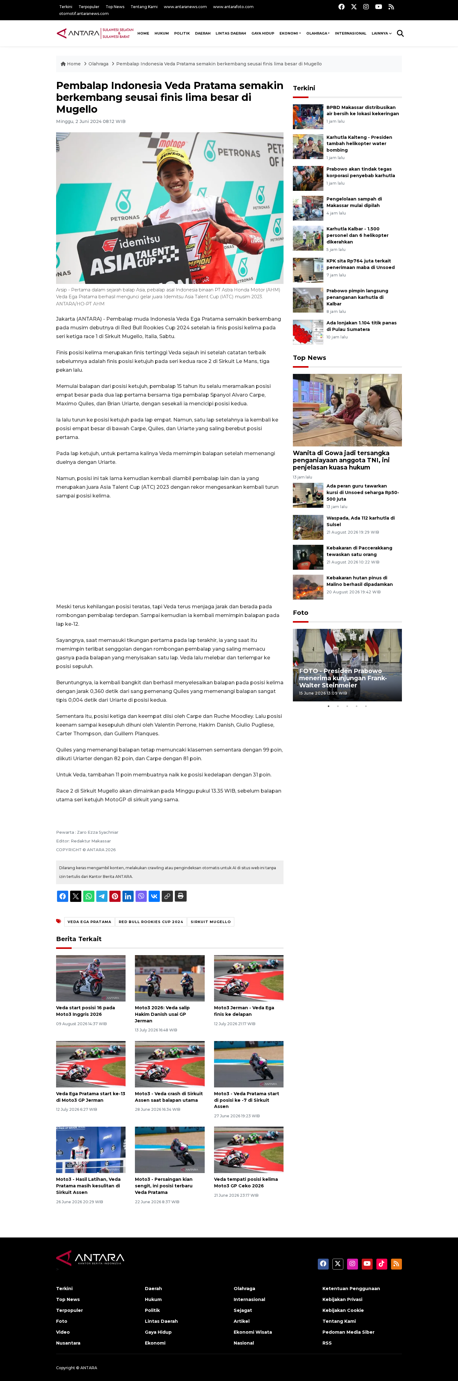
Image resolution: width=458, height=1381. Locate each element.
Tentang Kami (144, 6)
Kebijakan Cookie (343, 1310)
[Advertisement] (170, 551)
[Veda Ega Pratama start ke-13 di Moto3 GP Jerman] (91, 1064)
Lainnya (380, 33)
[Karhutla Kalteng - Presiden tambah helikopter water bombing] (308, 146)
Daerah (203, 33)
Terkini (65, 6)
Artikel (242, 1321)
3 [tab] (347, 706)
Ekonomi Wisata (253, 1332)
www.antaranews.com (185, 6)
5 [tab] (366, 706)
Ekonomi (288, 33)
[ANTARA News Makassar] (95, 33)
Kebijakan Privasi (342, 1299)
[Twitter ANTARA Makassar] (354, 7)
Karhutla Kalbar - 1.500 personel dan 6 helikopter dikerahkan (358, 235)
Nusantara (68, 1343)
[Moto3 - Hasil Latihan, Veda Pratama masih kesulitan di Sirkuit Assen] (91, 1149)
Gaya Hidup (262, 33)
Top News (115, 6)
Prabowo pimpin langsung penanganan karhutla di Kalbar (357, 297)
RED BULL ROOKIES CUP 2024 (151, 922)
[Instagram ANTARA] (366, 7)
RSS (327, 1343)
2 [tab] (338, 706)
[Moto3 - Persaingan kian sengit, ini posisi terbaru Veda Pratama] (169, 1149)
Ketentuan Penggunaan (351, 1288)
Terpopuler (89, 6)
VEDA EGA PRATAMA (89, 922)
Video (63, 1332)
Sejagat (243, 1310)
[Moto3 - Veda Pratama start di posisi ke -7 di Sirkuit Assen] (249, 1064)
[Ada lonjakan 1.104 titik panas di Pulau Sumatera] (308, 332)
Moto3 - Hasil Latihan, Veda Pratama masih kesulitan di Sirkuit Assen (88, 1185)
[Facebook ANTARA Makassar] (341, 7)
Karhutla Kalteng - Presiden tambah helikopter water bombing (359, 143)
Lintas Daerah (231, 33)
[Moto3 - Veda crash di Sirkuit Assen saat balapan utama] (169, 1064)
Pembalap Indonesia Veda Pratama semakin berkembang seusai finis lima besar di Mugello (219, 64)
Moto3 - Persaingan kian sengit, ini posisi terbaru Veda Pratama (164, 1185)
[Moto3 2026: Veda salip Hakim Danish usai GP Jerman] (169, 978)
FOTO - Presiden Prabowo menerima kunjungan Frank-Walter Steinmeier (343, 678)
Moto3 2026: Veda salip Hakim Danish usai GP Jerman (162, 1014)
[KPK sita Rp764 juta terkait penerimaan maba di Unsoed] (308, 270)
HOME (143, 33)
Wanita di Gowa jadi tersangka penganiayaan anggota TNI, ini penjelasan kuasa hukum (341, 460)
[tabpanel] (347, 665)
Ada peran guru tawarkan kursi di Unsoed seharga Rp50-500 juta (363, 492)
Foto (300, 612)
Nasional (244, 1343)
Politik (182, 33)
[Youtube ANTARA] (378, 7)
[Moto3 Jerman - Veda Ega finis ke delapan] (249, 978)
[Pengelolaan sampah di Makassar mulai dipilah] (308, 208)
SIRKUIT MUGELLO (211, 922)
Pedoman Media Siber (348, 1332)
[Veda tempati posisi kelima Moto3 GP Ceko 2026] (249, 1149)
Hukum (162, 33)
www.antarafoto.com (233, 6)
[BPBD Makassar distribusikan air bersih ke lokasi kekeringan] (308, 116)
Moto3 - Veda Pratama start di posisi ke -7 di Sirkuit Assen (246, 1100)
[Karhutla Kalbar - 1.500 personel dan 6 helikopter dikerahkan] (308, 238)
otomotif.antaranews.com (84, 13)
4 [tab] (357, 706)
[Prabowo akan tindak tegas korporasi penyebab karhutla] (308, 178)
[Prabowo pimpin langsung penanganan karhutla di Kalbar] (308, 300)
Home (74, 64)
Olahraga (316, 33)
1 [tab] (329, 706)
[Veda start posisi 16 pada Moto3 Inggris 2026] (91, 978)
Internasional (350, 33)
